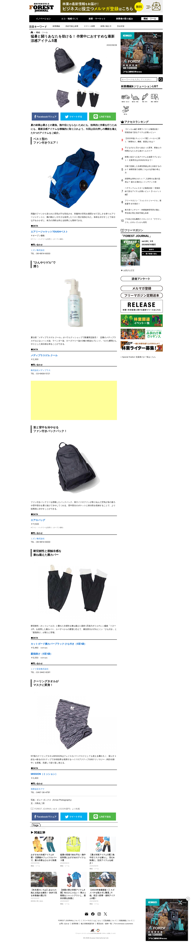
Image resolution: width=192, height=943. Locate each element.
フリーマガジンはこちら (91, 920)
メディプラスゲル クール (44, 355)
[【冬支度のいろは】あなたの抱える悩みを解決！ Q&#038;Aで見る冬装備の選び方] (44, 879)
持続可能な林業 (71, 26)
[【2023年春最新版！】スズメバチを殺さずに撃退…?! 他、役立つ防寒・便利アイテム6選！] (103, 879)
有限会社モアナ (38, 789)
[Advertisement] (74, 400)
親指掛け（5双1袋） (42, 653)
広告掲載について (110, 920)
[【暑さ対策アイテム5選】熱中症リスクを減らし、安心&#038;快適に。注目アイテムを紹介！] (103, 844)
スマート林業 (89, 26)
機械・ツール (150, 18)
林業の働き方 (105, 26)
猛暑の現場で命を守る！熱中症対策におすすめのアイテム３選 (73, 857)
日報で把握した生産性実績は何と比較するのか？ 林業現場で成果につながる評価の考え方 (143, 169)
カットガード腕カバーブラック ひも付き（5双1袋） (59, 643)
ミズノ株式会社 (38, 250)
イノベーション (43, 18)
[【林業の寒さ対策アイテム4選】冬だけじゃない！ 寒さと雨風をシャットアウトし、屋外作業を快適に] (73, 879)
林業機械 (56, 26)
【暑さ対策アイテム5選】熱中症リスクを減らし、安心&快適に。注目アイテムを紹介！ (102, 858)
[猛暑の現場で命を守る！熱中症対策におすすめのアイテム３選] (73, 844)
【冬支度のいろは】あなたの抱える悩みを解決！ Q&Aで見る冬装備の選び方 (44, 893)
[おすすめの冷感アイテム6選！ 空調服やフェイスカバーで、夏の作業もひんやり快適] (44, 844)
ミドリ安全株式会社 (39, 669)
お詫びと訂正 (128, 270)
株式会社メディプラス (40, 370)
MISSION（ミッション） (44, 774)
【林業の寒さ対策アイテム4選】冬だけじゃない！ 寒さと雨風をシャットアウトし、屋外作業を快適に (73, 894)
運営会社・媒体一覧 (104, 924)
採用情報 (75, 924)
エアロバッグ (38, 520)
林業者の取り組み (124, 18)
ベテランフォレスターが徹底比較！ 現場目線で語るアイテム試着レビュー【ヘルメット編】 (143, 191)
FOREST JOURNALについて (69, 920)
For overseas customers (123, 924)
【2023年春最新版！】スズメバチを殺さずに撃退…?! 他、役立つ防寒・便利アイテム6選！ (102, 894)
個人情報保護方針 (87, 924)
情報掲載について (126, 920)
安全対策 (120, 26)
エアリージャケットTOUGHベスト (49, 231)
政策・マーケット (97, 18)
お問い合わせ (64, 924)
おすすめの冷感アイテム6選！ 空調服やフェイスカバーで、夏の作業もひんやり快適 (44, 857)
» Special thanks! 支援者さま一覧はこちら (138, 357)
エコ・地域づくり (69, 18)
